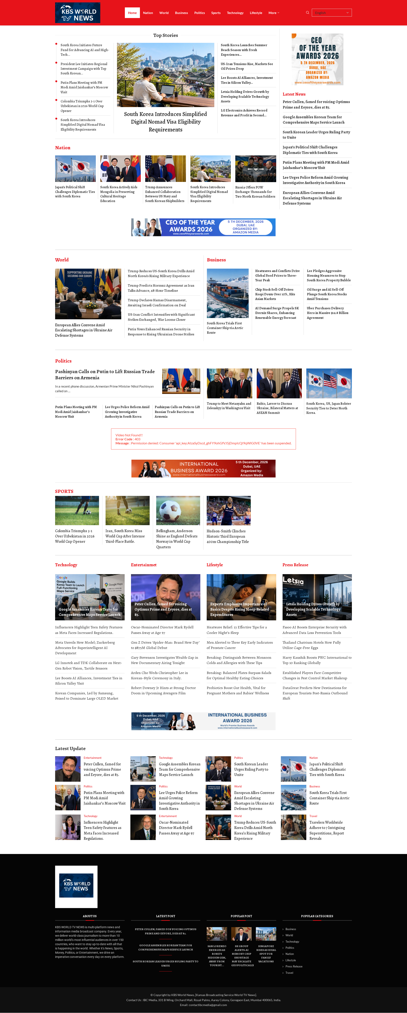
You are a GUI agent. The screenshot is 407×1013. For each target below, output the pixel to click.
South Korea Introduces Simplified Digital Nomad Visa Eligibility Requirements (83, 125)
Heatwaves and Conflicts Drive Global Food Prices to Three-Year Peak (277, 276)
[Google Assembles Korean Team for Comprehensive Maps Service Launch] (90, 597)
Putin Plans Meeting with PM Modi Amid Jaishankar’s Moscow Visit (84, 87)
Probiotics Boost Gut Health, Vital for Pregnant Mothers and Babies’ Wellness (238, 690)
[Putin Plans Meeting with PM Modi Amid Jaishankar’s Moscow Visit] (68, 797)
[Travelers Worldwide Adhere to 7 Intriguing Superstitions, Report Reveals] (293, 827)
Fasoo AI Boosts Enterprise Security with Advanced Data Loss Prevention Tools (315, 630)
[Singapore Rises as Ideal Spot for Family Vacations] (266, 934)
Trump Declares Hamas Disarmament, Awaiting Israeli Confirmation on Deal (157, 303)
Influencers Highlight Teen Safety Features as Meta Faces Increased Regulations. (89, 630)
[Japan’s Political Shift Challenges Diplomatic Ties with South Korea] (75, 177)
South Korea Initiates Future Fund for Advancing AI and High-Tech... (85, 50)
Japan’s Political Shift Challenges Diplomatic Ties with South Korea (75, 192)
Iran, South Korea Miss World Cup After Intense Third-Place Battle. (125, 536)
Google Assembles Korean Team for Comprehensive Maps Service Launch (313, 119)
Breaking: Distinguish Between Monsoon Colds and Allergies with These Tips (239, 660)
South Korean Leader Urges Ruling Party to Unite (316, 135)
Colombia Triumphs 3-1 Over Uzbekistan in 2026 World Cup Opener (82, 106)
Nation (148, 13)
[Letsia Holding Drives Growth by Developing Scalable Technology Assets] (317, 597)
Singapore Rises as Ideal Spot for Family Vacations (266, 953)
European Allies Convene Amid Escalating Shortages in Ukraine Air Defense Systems (312, 198)
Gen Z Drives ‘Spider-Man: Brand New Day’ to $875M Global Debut (165, 645)
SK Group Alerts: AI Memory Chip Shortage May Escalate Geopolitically (242, 955)
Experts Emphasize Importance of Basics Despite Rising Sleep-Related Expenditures (239, 609)
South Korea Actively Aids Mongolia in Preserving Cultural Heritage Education (118, 194)
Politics (199, 13)
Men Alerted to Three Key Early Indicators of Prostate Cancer (240, 645)
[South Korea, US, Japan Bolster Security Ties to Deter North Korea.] (329, 391)
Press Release (294, 966)
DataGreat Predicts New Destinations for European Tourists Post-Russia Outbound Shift (315, 693)
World (164, 13)
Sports (216, 13)
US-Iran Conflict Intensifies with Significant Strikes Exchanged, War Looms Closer (161, 317)
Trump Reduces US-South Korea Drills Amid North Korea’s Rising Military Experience (161, 274)
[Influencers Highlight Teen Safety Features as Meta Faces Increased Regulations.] (68, 827)
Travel (289, 972)
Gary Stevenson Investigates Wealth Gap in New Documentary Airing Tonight (164, 660)
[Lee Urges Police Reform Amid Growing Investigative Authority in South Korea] (143, 797)
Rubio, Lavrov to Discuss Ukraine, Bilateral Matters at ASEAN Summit (277, 408)
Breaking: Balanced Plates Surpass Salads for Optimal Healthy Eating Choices (239, 675)
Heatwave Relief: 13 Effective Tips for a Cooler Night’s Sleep (237, 630)
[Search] (307, 13)
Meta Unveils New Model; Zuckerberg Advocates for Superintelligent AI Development (85, 648)
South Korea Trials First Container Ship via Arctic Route (225, 328)
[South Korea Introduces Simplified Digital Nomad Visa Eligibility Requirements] (165, 88)
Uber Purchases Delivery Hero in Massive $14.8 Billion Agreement (327, 313)
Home (132, 13)
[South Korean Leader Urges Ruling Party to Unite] (218, 769)
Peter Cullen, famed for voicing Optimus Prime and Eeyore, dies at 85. (316, 104)
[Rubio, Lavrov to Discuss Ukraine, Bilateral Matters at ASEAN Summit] (279, 391)
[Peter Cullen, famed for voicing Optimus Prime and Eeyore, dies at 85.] (166, 597)
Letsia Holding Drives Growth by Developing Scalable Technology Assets (245, 96)
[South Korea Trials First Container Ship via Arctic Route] (228, 302)
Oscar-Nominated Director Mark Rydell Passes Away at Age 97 (162, 630)
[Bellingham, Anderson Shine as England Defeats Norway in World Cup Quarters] (178, 510)
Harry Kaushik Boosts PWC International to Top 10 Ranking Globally (317, 660)
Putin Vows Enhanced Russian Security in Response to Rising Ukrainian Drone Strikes (161, 332)
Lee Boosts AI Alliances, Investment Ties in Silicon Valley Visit (88, 680)
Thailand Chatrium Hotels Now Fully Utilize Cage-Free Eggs (312, 645)
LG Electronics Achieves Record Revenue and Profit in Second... (244, 112)
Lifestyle (256, 13)
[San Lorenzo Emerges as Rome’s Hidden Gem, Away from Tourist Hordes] (217, 934)
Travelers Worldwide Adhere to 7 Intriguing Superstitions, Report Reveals (327, 830)
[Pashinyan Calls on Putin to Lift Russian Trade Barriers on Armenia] (181, 381)
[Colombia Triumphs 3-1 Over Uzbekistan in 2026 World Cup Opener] (77, 510)
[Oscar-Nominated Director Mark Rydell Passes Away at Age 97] (143, 827)
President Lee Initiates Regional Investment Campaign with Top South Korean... (84, 69)
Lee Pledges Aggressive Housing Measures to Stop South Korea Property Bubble (329, 276)
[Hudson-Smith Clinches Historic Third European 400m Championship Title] (229, 510)
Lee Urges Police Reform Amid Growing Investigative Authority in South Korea (315, 180)
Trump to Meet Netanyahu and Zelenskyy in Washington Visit (229, 406)
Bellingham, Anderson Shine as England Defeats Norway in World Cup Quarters (177, 539)
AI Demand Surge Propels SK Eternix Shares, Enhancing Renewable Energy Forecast (277, 313)
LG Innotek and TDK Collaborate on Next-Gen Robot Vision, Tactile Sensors (88, 665)
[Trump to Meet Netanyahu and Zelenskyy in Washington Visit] (229, 389)
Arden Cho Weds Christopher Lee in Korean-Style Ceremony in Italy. (159, 675)
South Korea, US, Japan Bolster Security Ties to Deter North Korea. (328, 408)
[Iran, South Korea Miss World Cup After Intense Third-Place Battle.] (127, 510)
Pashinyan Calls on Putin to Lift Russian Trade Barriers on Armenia (105, 374)
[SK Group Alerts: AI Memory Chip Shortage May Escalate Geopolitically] (241, 934)
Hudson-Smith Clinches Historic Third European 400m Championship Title (228, 536)
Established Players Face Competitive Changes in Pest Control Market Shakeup (315, 675)
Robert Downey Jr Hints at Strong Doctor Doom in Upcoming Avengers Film (163, 690)
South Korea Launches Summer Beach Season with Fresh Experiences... (244, 50)
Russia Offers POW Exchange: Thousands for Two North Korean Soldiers (255, 192)
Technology (235, 13)
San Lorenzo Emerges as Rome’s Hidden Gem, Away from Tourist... (217, 955)
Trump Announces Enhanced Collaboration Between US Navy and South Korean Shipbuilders (164, 194)
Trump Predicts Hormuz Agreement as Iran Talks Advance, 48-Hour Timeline (161, 288)
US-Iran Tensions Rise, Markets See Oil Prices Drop (247, 66)
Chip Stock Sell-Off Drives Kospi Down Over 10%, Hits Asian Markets (275, 294)
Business (181, 13)
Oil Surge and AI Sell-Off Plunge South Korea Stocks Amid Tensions (327, 294)
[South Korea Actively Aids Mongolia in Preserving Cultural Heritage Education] (120, 179)
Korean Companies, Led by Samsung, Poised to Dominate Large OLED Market (86, 696)
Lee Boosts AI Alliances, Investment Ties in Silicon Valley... (247, 80)
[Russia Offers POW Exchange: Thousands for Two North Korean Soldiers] (255, 177)
